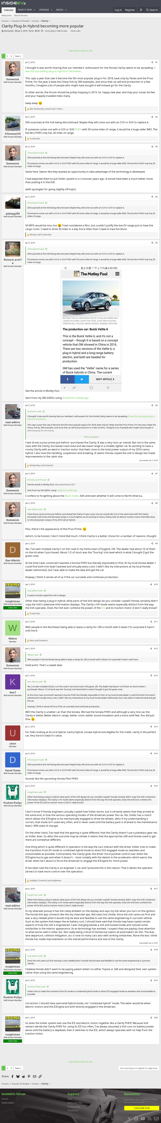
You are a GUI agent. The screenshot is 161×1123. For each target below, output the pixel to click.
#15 (156, 753)
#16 (156, 786)
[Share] (152, 62)
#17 (156, 888)
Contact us (72, 1110)
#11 (156, 621)
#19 (156, 980)
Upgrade (44, 9)
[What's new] (141, 10)
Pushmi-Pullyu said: (36, 986)
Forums (8, 10)
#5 (156, 242)
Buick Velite (72, 496)
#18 (156, 949)
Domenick (9, 30)
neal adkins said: (35, 509)
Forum (5, 1098)
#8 (156, 503)
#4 (156, 196)
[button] (34, 10)
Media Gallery (8, 1102)
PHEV (78, 129)
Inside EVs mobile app (76, 398)
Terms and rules (74, 1102)
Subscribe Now (142, 1108)
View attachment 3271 (65, 484)
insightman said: (35, 792)
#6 (156, 405)
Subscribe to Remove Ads (80, 50)
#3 (156, 146)
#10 (156, 584)
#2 (156, 117)
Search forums (21, 15)
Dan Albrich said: (35, 681)
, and (45, 880)
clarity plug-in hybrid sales (56, 31)
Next (17, 56)
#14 (156, 726)
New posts (6, 15)
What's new (25, 9)
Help (69, 1098)
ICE (103, 608)
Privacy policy (73, 1106)
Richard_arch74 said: (36, 479)
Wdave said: (33, 654)
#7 (156, 473)
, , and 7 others (46, 109)
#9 (156, 543)
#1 (156, 62)
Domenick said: (34, 411)
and (40, 234)
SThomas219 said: (35, 152)
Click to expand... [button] (92, 436)
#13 (156, 675)
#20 (156, 1017)
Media (59, 9)
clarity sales (75, 31)
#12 (156, 648)
